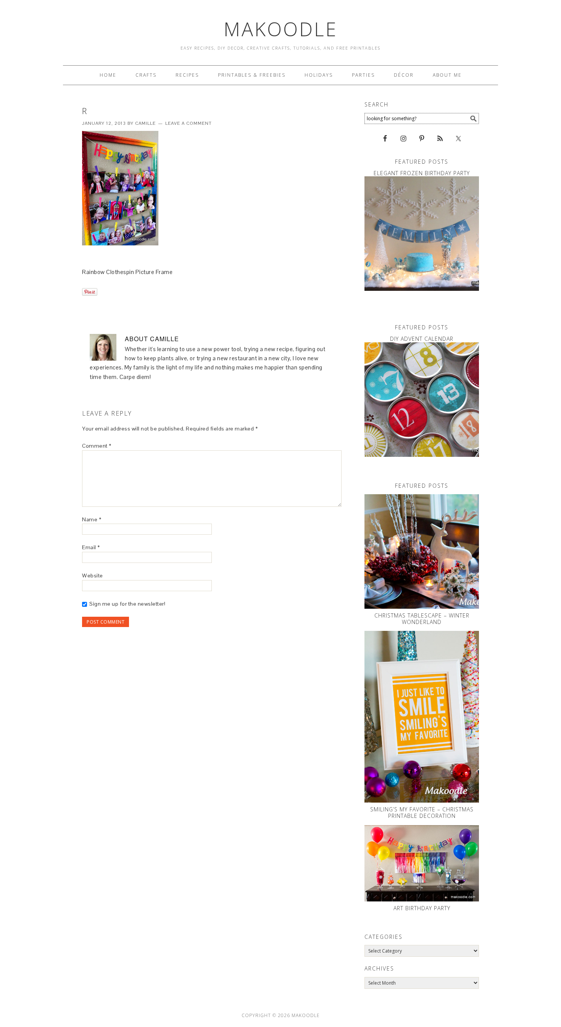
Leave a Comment (188, 123)
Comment (96, 445)
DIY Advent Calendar (421, 338)
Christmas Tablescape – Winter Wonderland (421, 619)
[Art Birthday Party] (421, 863)
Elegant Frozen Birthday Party (422, 173)
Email (91, 547)
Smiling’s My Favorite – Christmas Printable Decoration (422, 812)
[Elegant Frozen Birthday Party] (421, 233)
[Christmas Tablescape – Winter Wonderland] (421, 551)
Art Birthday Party (421, 908)
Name (91, 519)
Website (92, 575)
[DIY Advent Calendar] (421, 399)
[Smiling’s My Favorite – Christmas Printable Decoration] (421, 717)
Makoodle (281, 29)
